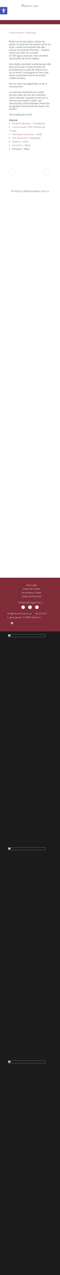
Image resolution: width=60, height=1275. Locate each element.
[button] (3, 10)
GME (39, 134)
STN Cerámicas (36, 127)
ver (30, 217)
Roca (28, 145)
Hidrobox (35, 138)
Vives (13, 130)
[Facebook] (23, 607)
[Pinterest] (37, 607)
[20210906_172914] (9, 26)
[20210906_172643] (10, 26)
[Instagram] (30, 607)
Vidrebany (39, 123)
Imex (25, 141)
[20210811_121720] (11, 26)
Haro (26, 149)
